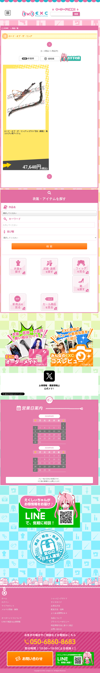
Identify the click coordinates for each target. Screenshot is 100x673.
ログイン (5, 602)
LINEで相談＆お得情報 (11, 622)
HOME (5, 28)
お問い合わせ (56, 629)
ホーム (4, 598)
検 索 (49, 246)
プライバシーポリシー (60, 622)
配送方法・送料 (57, 609)
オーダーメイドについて (12, 618)
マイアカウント (8, 606)
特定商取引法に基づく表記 (62, 625)
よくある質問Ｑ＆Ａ (59, 613)
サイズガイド (56, 602)
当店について (56, 618)
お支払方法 (55, 606)
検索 (76, 14)
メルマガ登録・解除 (10, 609)
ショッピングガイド (59, 598)
